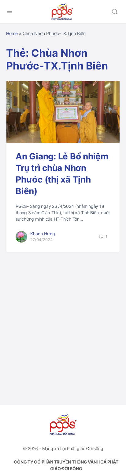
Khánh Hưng (42, 233)
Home (12, 33)
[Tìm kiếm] (114, 11)
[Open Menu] (9, 11)
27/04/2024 (41, 239)
